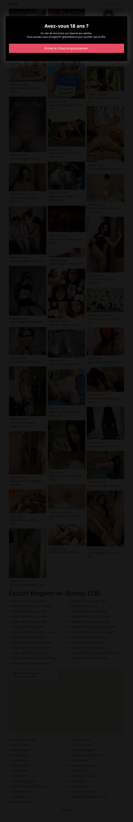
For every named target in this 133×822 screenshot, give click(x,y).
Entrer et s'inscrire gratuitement (66, 48)
